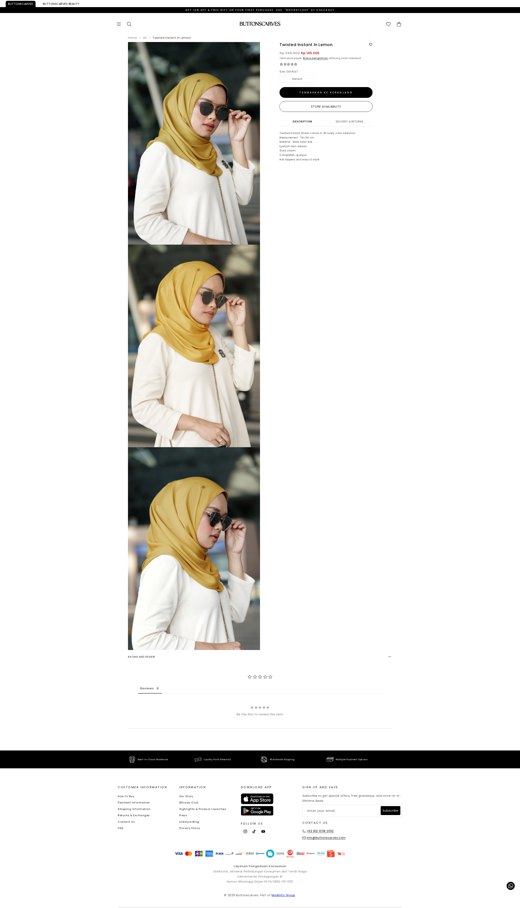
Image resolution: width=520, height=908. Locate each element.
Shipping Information (134, 809)
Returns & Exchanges (134, 815)
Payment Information (134, 802)
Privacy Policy (189, 828)
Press (183, 815)
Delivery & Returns (350, 121)
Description (302, 121)
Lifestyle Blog (189, 822)
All (144, 38)
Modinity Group (283, 895)
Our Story (186, 796)
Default (297, 79)
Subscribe (390, 811)
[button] (119, 24)
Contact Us (126, 822)
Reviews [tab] (147, 688)
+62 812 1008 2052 (320, 831)
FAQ (121, 828)
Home (132, 38)
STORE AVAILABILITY (326, 107)
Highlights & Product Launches (202, 809)
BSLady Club (189, 802)
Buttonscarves (20, 4)
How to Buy (126, 796)
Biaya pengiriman (315, 58)
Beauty (61, 4)
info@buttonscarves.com (326, 838)
